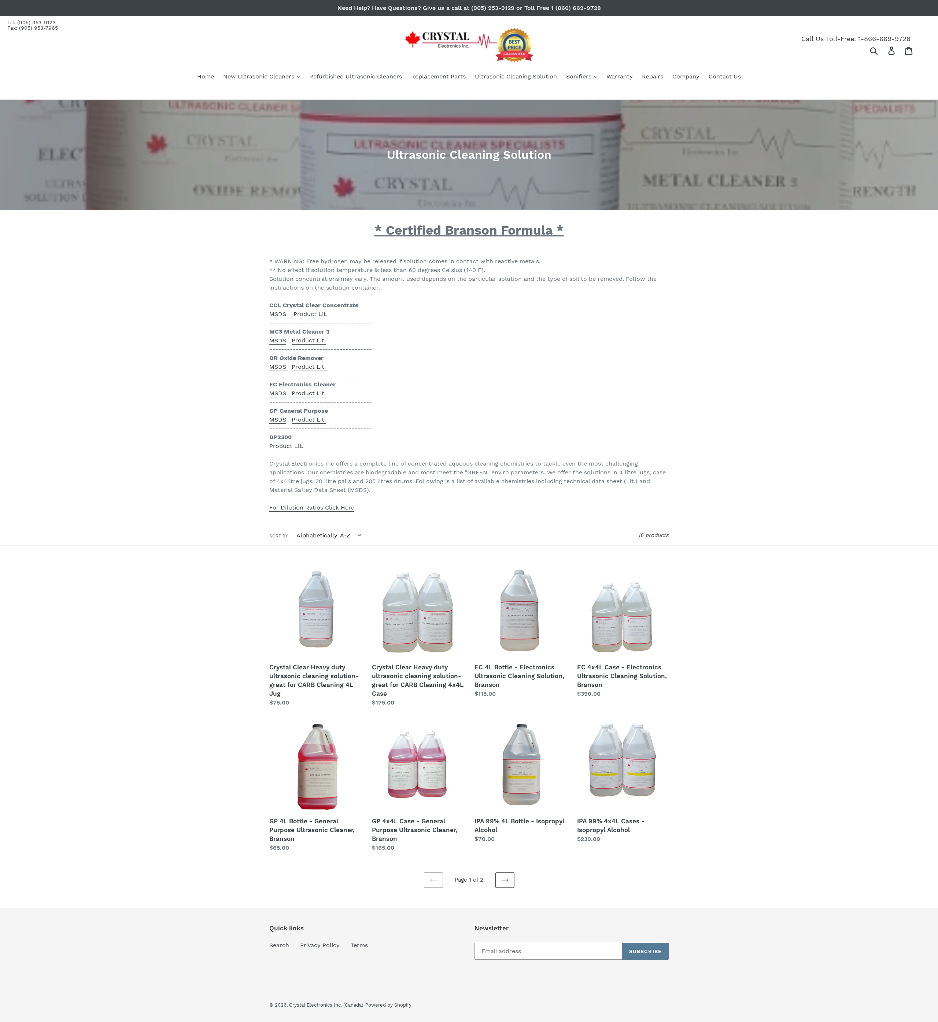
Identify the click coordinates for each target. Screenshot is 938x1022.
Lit (320, 366)
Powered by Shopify (388, 1005)
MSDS (278, 313)
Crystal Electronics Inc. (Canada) (326, 1005)
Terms (359, 945)
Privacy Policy (320, 945)
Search (279, 945)
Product (303, 366)
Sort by (278, 535)
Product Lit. (310, 313)
